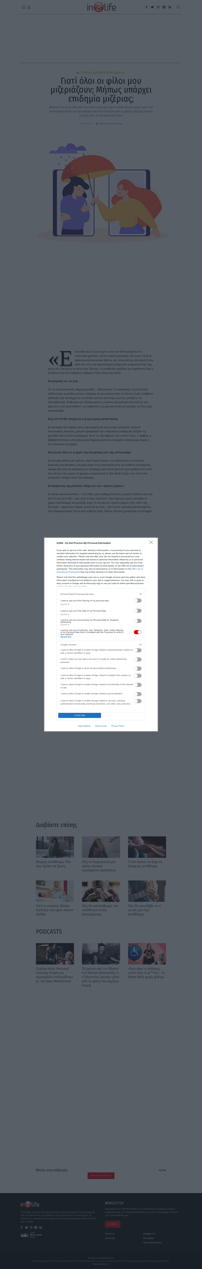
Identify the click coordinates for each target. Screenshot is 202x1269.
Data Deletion (84, 726)
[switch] (138, 601)
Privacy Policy (117, 726)
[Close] (152, 543)
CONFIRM (79, 715)
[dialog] (101, 634)
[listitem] (101, 594)
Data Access (101, 726)
